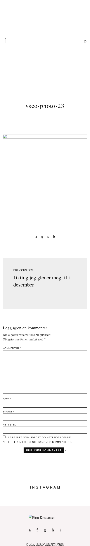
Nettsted (9, 424)
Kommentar (12, 348)
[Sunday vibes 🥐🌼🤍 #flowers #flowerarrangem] (45, 504)
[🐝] (45, 497)
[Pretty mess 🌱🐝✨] (45, 494)
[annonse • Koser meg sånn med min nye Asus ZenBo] (45, 501)
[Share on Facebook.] (36, 236)
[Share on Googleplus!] (54, 236)
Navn (7, 398)
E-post (8, 411)
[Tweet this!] (48, 236)
